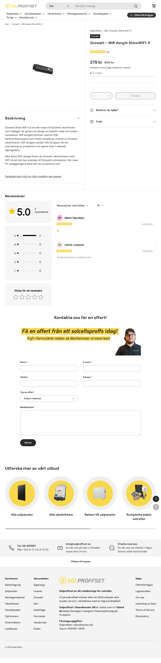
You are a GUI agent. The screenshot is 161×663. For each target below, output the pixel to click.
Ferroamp (39, 616)
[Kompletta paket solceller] (139, 493)
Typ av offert (27, 392)
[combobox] (93, 6)
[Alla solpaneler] (22, 493)
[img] (97, 52)
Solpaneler (11, 591)
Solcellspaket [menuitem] (100, 13)
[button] (154, 6)
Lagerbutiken (143, 591)
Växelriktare (12, 603)
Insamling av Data (146, 603)
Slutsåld (135, 95)
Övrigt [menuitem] (10, 17)
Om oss (140, 597)
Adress (86, 377)
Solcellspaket (12, 610)
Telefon (24, 377)
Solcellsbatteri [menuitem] (33, 13)
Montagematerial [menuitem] (77, 13)
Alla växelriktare (61, 515)
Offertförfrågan (144, 585)
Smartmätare (12, 622)
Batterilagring (13, 585)
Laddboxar (11, 628)
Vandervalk (40, 622)
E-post (86, 362)
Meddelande (26, 407)
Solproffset (95, 30)
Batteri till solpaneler (100, 515)
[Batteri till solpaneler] (100, 493)
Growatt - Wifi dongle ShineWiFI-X (27, 24)
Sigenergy (39, 585)
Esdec (37, 628)
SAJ (36, 603)
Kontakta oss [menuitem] (26, 17)
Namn (23, 362)
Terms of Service (145, 610)
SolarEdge (39, 610)
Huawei (38, 591)
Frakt (109, 67)
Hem (7, 24)
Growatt (38, 597)
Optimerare (11, 616)
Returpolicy (142, 616)
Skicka (28, 442)
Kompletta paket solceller (139, 517)
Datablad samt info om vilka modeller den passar (33, 176)
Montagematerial (15, 597)
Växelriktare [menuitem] (54, 13)
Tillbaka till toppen (81, 561)
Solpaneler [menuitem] (12, 13)
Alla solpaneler (22, 515)
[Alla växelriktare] (61, 493)
